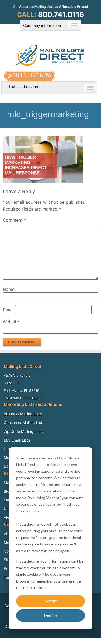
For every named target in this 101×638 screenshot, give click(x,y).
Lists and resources (26, 86)
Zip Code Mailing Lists (23, 431)
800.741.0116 (61, 14)
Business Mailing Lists (23, 414)
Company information (42, 25)
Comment (14, 220)
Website (11, 322)
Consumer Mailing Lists (24, 422)
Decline (50, 615)
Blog (8, 491)
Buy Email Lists (17, 440)
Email (8, 310)
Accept (50, 600)
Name (9, 289)
